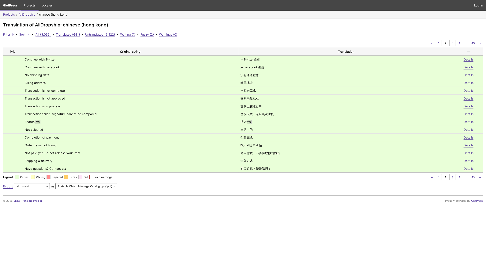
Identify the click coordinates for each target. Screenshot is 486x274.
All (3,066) (43, 34)
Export (8, 186)
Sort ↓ (24, 34)
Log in (478, 5)
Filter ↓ (8, 34)
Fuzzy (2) (147, 34)
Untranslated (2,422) (100, 34)
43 (473, 43)
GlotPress (10, 5)
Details (468, 59)
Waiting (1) (127, 34)
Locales (47, 5)
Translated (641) (68, 34)
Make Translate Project (27, 200)
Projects (30, 5)
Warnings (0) (168, 34)
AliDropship (27, 14)
